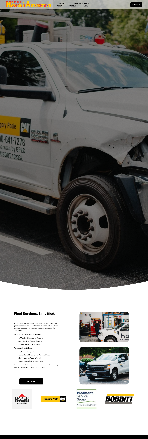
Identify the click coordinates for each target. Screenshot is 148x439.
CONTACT (136, 5)
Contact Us (31, 381)
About (59, 6)
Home (61, 3)
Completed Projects (80, 3)
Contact (72, 6)
